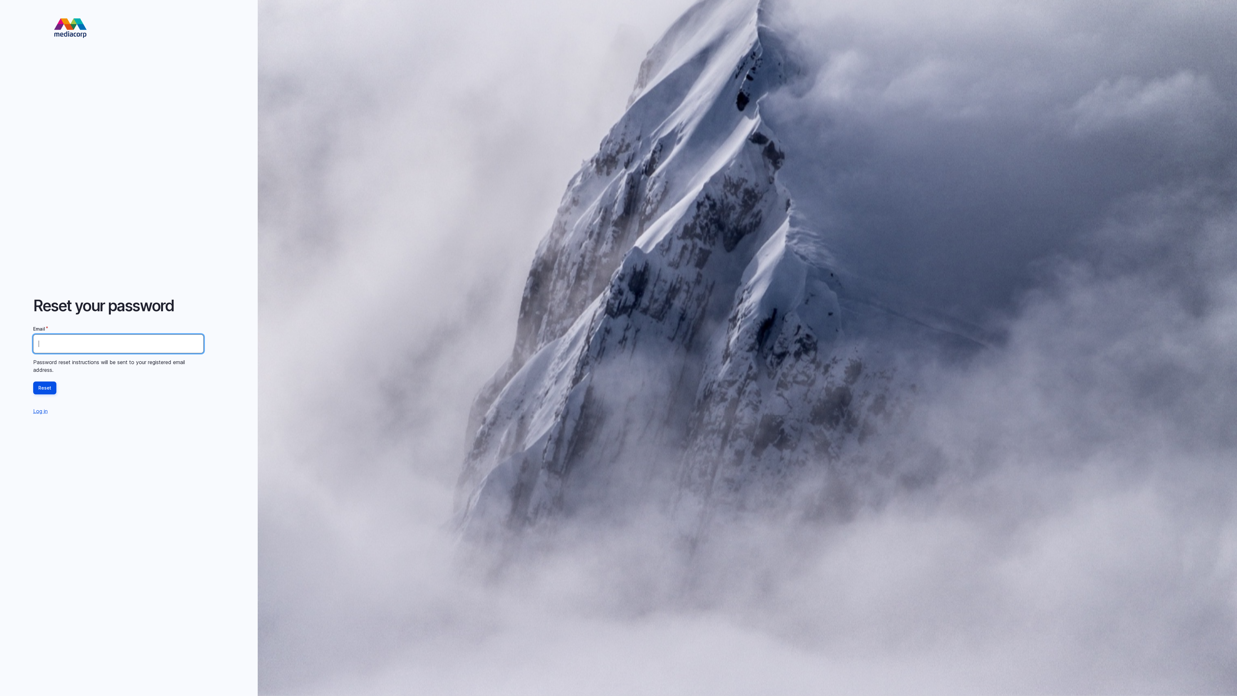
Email (39, 329)
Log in (40, 411)
